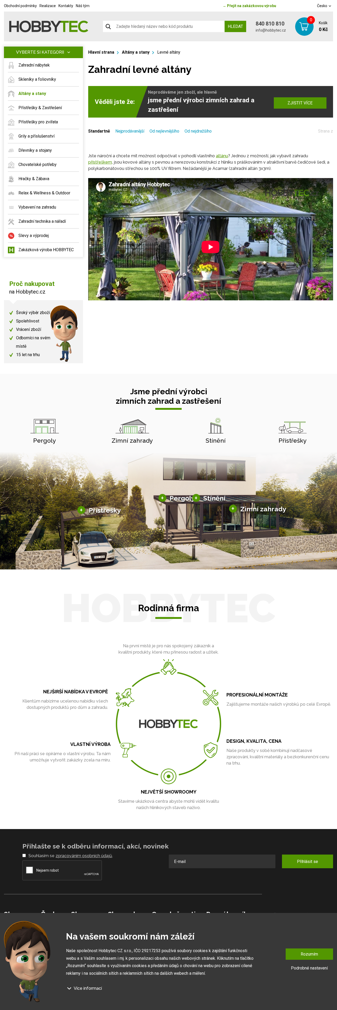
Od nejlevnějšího (164, 131)
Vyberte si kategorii (40, 52)
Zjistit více (300, 102)
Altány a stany (136, 52)
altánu (222, 155)
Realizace (47, 6)
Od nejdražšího (198, 131)
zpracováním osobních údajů (84, 855)
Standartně (99, 131)
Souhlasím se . (70, 855)
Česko (322, 6)
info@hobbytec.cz (271, 30)
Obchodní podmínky (20, 6)
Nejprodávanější (129, 131)
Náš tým (83, 6)
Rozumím (309, 954)
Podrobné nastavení (309, 968)
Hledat (235, 26)
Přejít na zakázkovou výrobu (249, 6)
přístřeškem (100, 162)
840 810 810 (270, 24)
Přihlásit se (307, 861)
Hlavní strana (101, 52)
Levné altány (168, 52)
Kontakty (65, 6)
